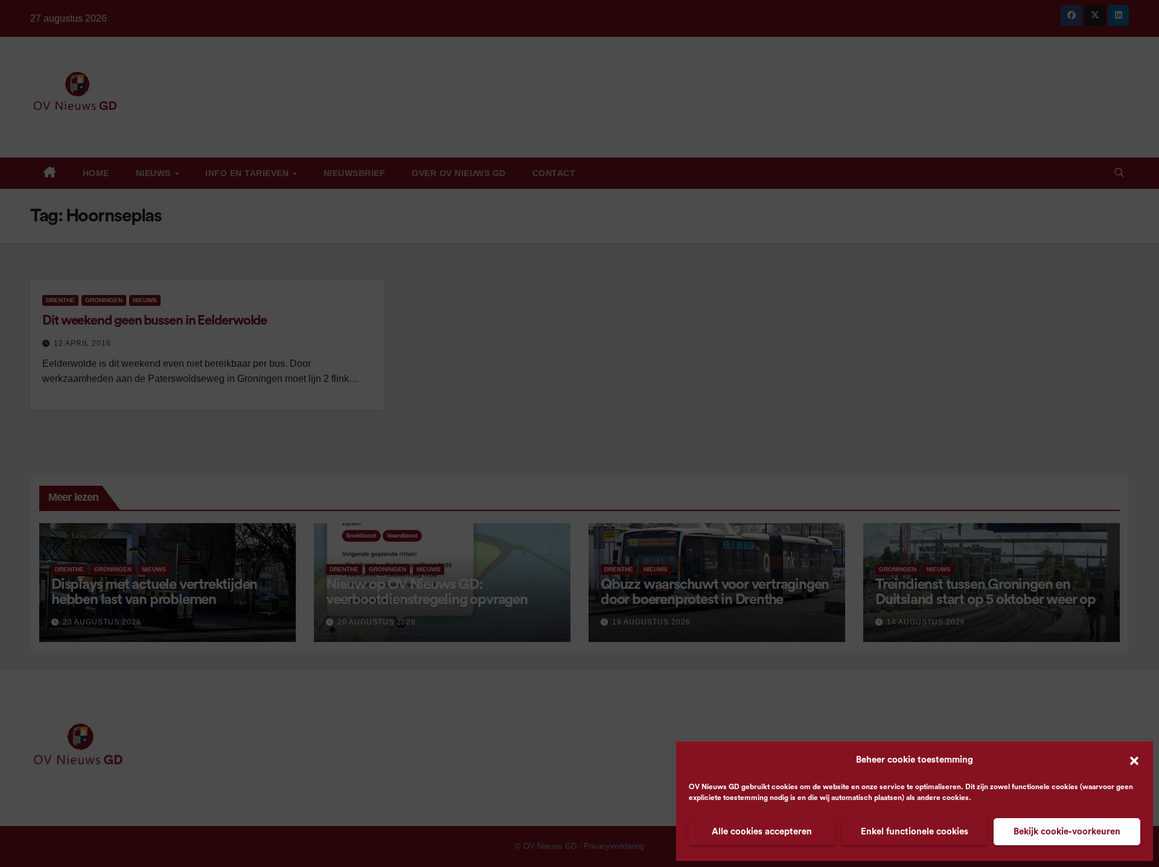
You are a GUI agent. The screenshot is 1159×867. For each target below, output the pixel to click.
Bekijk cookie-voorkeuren (1067, 831)
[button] (1134, 760)
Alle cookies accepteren (762, 831)
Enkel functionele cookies (914, 831)
